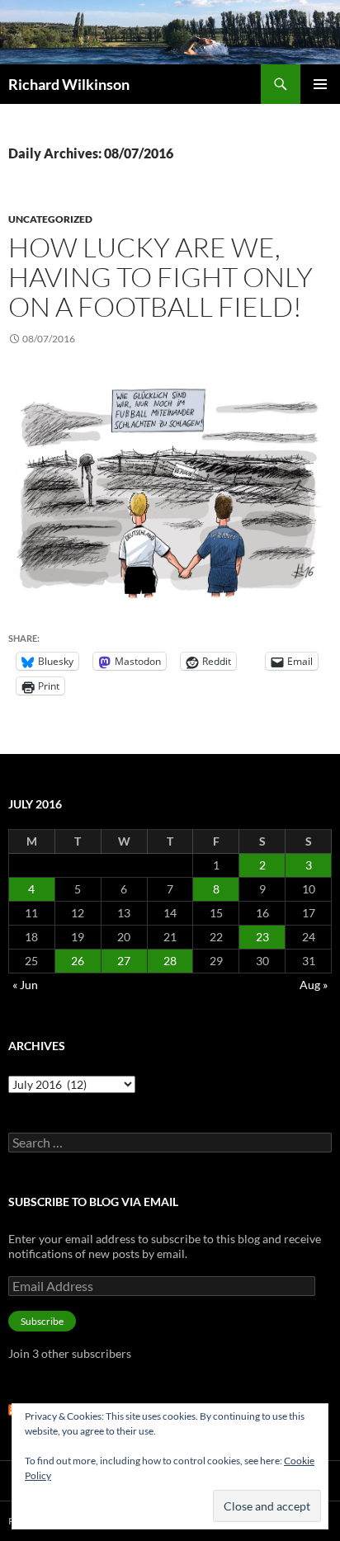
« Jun (25, 985)
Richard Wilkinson (69, 84)
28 (170, 961)
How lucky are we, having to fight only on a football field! (160, 276)
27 (123, 961)
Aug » (314, 985)
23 (262, 937)
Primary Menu (320, 84)
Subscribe (42, 1321)
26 (77, 961)
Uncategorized (50, 219)
